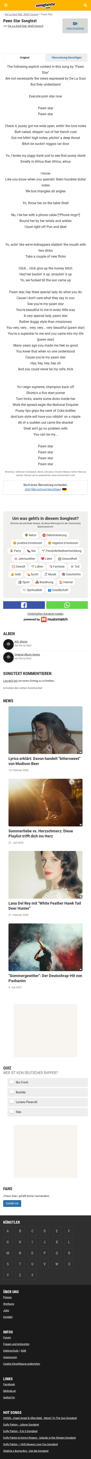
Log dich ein (10, 680)
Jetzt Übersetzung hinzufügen (43, 489)
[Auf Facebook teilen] (24, 605)
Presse (7, 1297)
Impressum (10, 1357)
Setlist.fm (9, 1397)
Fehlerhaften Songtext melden (45, 613)
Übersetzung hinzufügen (66, 57)
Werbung (8, 1303)
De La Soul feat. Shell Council (25, 26)
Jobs (6, 1310)
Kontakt (7, 1317)
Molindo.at (9, 1390)
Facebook (9, 1384)
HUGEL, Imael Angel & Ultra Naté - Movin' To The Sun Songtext (40, 1418)
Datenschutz (10, 1350)
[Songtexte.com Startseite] (45, 5)
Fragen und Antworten (16, 1344)
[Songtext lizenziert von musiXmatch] (45, 619)
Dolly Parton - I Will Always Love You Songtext (30, 1444)
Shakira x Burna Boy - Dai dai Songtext (25, 1450)
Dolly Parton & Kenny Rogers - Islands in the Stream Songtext (39, 1437)
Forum (7, 1337)
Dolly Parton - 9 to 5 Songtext (20, 1431)
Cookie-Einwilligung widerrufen (21, 1363)
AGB (23, 1350)
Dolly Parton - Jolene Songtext (21, 1424)
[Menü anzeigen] (5, 5)
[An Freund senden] (67, 605)
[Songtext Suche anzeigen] (85, 5)
